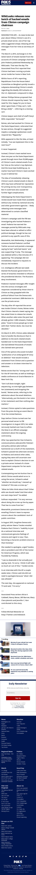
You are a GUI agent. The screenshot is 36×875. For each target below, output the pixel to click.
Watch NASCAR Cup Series (6, 834)
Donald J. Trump (21, 764)
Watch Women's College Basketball (6, 843)
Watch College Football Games (7, 828)
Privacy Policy (20, 706)
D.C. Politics (20, 754)
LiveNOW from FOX (6, 772)
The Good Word (5, 805)
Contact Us (20, 797)
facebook (13, 856)
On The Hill (4, 799)
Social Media (20, 805)
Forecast (19, 722)
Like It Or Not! (5, 795)
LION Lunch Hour (21, 770)
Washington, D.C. (6, 722)
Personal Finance (6, 743)
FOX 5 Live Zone (5, 803)
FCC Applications (21, 811)
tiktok (22, 856)
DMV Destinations (22, 772)
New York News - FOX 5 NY (7, 754)
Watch (3, 768)
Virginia (3, 724)
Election (19, 760)
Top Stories (4, 747)
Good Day (20, 768)
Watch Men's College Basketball (7, 839)
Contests (19, 807)
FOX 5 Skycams (21, 724)
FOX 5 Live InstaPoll (22, 788)
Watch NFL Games (6, 826)
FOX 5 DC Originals (4, 787)
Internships (20, 813)
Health (3, 741)
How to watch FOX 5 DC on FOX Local (7, 777)
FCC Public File (21, 809)
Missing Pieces (5, 811)
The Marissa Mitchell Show (7, 790)
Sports (3, 735)
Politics (19, 751)
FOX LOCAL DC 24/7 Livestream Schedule (7, 780)
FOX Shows (4, 774)
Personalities (20, 799)
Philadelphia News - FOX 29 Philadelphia (6, 758)
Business (3, 737)
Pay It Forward (21, 774)
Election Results (21, 762)
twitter (16, 856)
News (8, 28)
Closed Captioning (21, 817)
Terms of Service (19, 707)
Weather (20, 719)
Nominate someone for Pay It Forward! (22, 777)
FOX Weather (20, 733)
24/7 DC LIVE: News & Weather (7, 728)
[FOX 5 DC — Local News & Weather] (6, 3)
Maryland (3, 726)
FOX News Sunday (6, 745)
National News (5, 731)
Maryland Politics (21, 756)
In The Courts (5, 801)
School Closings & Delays (21, 728)
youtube (10, 856)
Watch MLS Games (6, 848)
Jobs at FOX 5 (20, 815)
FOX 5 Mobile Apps (22, 803)
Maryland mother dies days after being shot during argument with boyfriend (21, 650)
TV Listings (4, 770)
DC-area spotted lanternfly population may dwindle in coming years (22, 671)
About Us (20, 786)
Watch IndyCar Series (7, 837)
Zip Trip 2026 (20, 780)
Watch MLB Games (6, 831)
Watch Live (28, 2)
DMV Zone (4, 793)
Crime (3, 733)
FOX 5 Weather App (22, 731)
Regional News (7, 751)
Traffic (18, 726)
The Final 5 (4, 797)
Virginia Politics (21, 758)
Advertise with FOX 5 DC (22, 790)
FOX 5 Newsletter (21, 801)
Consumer (4, 739)
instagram (19, 856)
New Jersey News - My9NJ (6, 761)
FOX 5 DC (3, 28)
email (26, 856)
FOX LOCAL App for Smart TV (22, 794)
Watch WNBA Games (7, 846)
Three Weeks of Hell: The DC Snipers (7, 808)
